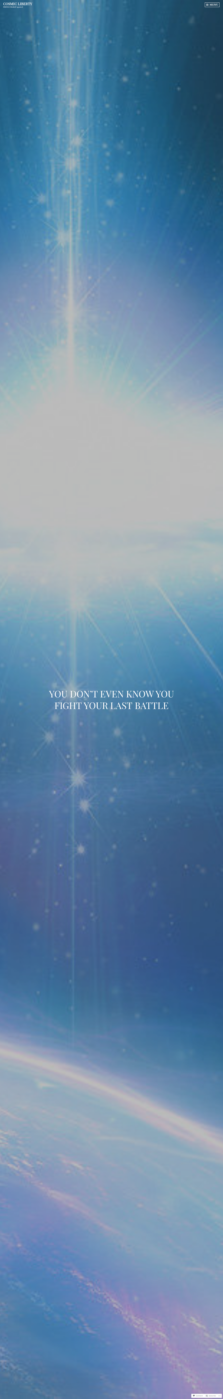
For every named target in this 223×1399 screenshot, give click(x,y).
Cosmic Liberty (17, 3)
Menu (213, 4)
